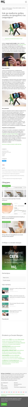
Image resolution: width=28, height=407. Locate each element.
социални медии (5, 357)
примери (19, 353)
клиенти (11, 344)
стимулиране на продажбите (12, 358)
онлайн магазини (22, 44)
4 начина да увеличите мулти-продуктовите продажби (12, 178)
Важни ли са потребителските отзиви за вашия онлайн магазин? (13, 217)
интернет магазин (5, 344)
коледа (14, 344)
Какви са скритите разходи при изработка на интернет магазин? (17, 296)
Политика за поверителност (20, 387)
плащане (18, 351)
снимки (3, 154)
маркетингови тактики (15, 346)
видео (22, 339)
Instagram (4, 134)
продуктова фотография (6, 152)
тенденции (4, 362)
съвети (3, 155)
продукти (12, 355)
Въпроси (16, 382)
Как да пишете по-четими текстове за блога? (16, 311)
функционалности (6, 363)
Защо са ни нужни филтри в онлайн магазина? (11, 199)
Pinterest (16, 134)
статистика (4, 358)
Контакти (16, 385)
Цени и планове (4, 387)
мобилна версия (5, 347)
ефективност (16, 341)
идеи (20, 341)
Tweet (4, 160)
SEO (10, 339)
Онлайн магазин (6, 185)
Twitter (12, 134)
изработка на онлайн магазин (16, 342)
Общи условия (4, 385)
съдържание (14, 361)
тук (6, 401)
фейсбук (17, 362)
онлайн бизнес (12, 347)
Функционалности (18, 384)
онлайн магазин (9, 350)
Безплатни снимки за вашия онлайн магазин (18, 289)
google (3, 339)
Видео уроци (6, 277)
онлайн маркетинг (20, 350)
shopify (13, 339)
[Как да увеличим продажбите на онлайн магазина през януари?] (14, 227)
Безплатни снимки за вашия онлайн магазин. (11, 144)
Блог (2, 384)
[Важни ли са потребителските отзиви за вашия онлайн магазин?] (14, 209)
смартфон (4, 153)
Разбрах (4, 404)
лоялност (18, 344)
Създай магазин (4, 388)
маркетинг (6, 346)
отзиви (3, 351)
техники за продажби (11, 362)
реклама (17, 355)
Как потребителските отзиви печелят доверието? (11, 173)
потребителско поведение (7, 353)
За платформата (4, 382)
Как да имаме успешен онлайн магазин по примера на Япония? (13, 170)
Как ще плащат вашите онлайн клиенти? (17, 304)
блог (19, 339)
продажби (5, 355)
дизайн (3, 341)
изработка (4, 342)
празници (15, 353)
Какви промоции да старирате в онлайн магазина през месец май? (13, 176)
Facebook (9, 134)
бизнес (16, 339)
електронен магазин (9, 341)
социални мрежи (14, 357)
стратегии (21, 358)
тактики (21, 360)
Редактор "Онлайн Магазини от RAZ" (13, 38)
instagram (7, 339)
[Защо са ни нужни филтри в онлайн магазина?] (14, 191)
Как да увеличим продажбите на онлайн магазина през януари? (12, 235)
